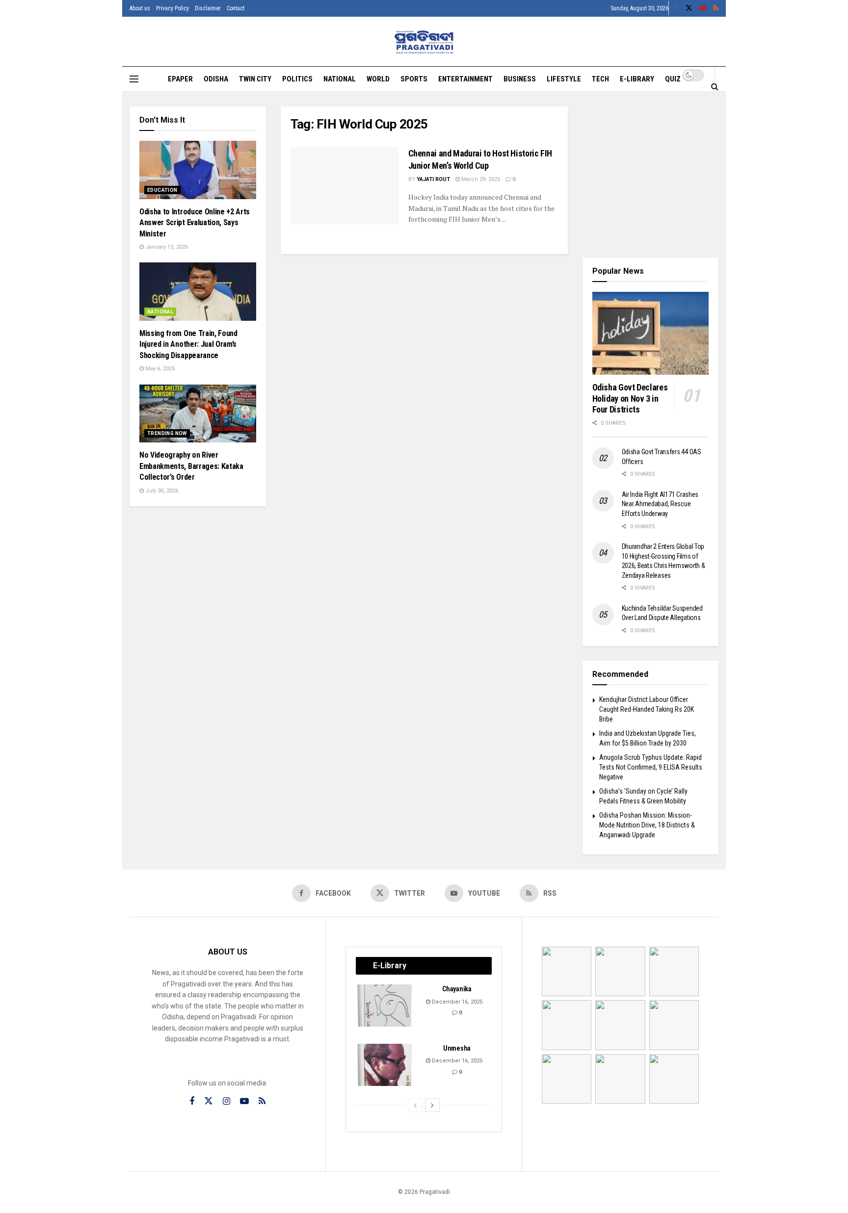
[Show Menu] (134, 79)
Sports (413, 79)
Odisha (216, 79)
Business (520, 79)
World (378, 79)
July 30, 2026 (161, 491)
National (339, 79)
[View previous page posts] (415, 1105)
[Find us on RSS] (715, 8)
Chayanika (456, 989)
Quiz (673, 79)
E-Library (637, 79)
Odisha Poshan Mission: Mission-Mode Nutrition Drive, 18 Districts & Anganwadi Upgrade (647, 824)
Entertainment (465, 79)
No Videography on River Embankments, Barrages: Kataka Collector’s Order (191, 466)
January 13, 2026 (166, 247)
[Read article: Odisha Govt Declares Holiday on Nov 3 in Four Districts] (650, 333)
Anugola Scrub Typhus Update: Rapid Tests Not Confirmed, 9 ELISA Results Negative (650, 766)
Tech (600, 79)
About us (140, 8)
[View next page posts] (432, 1105)
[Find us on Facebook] (677, 8)
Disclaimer (208, 8)
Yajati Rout (433, 179)
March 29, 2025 (480, 179)
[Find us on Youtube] (702, 8)
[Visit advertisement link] (651, 174)
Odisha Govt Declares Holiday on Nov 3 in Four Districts (630, 398)
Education (162, 190)
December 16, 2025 (456, 1002)
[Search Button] (714, 86)
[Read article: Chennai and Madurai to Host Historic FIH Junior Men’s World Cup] (344, 185)
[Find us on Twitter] (689, 8)
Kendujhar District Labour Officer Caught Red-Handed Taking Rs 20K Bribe (646, 709)
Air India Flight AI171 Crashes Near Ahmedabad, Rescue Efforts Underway (660, 503)
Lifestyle (564, 79)
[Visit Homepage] (424, 42)
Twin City (255, 79)
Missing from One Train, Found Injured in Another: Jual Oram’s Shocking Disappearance (188, 344)
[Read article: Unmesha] (385, 1065)
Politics (297, 79)
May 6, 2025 (159, 368)
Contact (235, 8)
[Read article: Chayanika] (385, 1005)
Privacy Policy (172, 8)
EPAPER (180, 79)
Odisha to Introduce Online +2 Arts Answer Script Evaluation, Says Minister (194, 222)
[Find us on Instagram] (226, 1101)
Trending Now (167, 433)
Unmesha (457, 1048)
